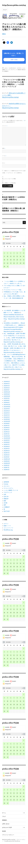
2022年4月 (7, 450)
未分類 (5, 503)
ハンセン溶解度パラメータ (11, 490)
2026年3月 (7, 385)
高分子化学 (7, 511)
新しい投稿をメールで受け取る (9, 182)
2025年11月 (7, 394)
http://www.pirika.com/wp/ (14, 5)
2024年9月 (7, 408)
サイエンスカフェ (8, 488)
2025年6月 (7, 402)
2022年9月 (7, 440)
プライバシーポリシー (8, 835)
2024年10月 (7, 406)
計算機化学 (6, 71)
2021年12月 (7, 459)
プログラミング (13, 69)
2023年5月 (6, 429)
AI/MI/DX (19, 68)
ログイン (6, 523)
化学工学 (6, 496)
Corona (6, 484)
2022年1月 (6, 457)
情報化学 (20, 69)
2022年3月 (7, 453)
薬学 (5, 505)
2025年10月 (7, 396)
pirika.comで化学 (7, 827)
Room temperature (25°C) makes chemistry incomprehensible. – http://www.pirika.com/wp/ (13, 329)
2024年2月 (7, 417)
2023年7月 (6, 425)
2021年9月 (6, 465)
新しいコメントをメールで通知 (9, 178)
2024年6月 (7, 411)
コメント (4, 125)
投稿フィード (7, 525)
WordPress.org (8, 530)
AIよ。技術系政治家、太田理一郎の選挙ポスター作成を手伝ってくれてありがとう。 (14, 335)
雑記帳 (4, 831)
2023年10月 (7, 421)
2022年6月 (7, 446)
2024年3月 (7, 415)
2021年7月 (6, 467)
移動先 (4, 34)
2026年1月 (6, 390)
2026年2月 (7, 388)
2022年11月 (7, 436)
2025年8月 (7, 400)
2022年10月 (7, 438)
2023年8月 (7, 423)
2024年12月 (7, 404)
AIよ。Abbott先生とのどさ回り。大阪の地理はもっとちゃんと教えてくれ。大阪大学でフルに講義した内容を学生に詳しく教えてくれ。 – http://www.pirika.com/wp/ (14, 365)
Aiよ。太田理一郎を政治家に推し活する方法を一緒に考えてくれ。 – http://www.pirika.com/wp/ (15, 340)
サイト (3, 163)
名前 (3, 148)
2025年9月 (7, 398)
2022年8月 (7, 442)
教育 (23, 69)
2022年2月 (7, 455)
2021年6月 (6, 469)
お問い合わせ (5, 824)
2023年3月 (6, 434)
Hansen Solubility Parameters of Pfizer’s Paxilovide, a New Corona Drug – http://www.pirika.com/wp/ (14, 317)
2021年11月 (7, 461)
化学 (5, 494)
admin (6, 68)
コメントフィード (8, 528)
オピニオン (7, 486)
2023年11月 (7, 419)
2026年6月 (7, 381)
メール (4, 155)
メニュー (5, 9)
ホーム (4, 813)
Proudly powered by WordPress (12, 841)
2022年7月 (7, 444)
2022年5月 (7, 448)
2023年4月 (7, 432)
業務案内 (4, 820)
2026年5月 (7, 383)
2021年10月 (7, 463)
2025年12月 (7, 392)
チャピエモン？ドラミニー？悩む (13, 289)
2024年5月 (7, 413)
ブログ (4, 816)
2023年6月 (7, 427)
